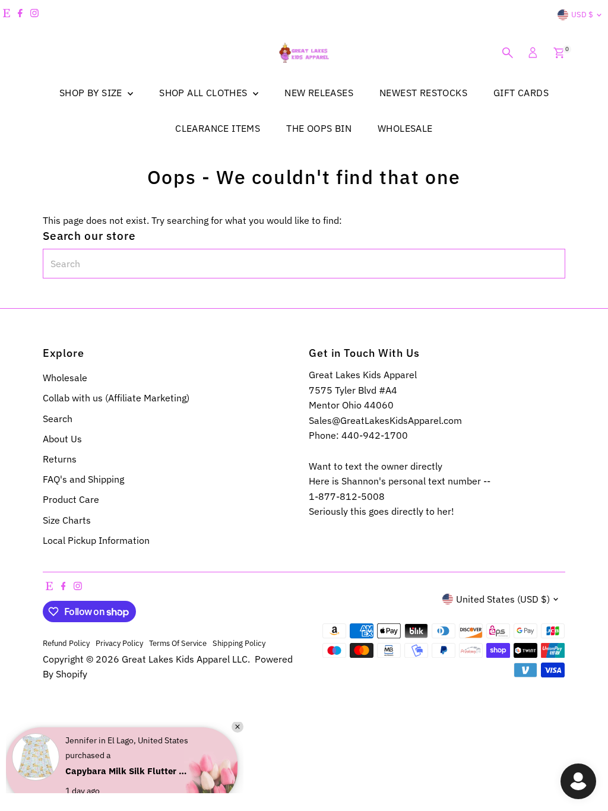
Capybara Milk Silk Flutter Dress (127, 759)
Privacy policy (119, 643)
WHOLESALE (405, 128)
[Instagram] (34, 15)
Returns (60, 459)
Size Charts (67, 520)
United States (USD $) (503, 599)
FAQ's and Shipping (83, 479)
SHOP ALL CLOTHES (204, 93)
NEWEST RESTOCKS (423, 93)
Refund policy (66, 643)
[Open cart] (559, 52)
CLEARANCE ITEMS (217, 128)
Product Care (71, 499)
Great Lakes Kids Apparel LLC (185, 659)
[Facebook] (20, 15)
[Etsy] (6, 15)
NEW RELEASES (318, 93)
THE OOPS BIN (319, 128)
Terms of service (178, 643)
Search (57, 418)
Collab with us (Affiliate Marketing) (116, 398)
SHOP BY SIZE (92, 93)
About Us (62, 439)
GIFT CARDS (521, 93)
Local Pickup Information (96, 540)
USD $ (582, 14)
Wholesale (65, 378)
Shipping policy (239, 643)
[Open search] (507, 52)
